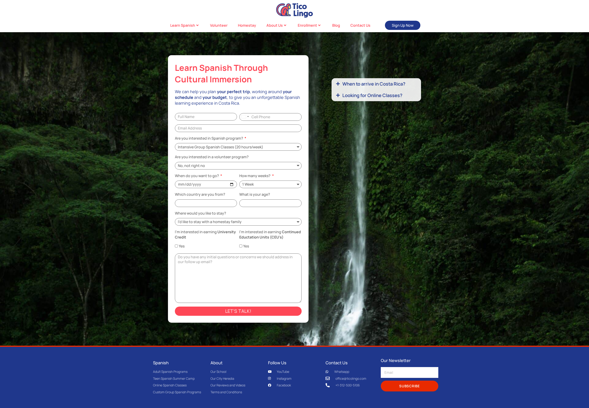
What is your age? (254, 194)
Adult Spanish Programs (170, 371)
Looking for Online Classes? (372, 95)
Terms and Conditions (226, 392)
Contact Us (360, 25)
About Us (274, 25)
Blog (336, 25)
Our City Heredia (222, 378)
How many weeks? (255, 175)
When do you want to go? (197, 175)
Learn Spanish (182, 25)
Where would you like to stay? (200, 213)
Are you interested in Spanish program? (209, 138)
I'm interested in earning (205, 234)
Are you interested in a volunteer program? (212, 156)
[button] (376, 84)
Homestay (247, 25)
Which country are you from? (200, 194)
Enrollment (307, 25)
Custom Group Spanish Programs (177, 392)
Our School (218, 371)
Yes (182, 246)
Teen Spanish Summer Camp (174, 378)
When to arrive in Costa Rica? (373, 84)
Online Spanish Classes (170, 385)
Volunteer (219, 25)
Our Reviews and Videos (228, 385)
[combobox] (245, 117)
